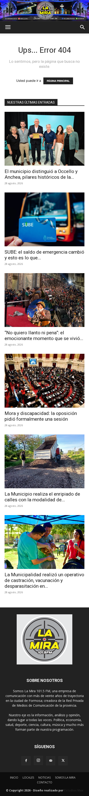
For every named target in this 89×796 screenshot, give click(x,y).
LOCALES (28, 778)
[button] (7, 27)
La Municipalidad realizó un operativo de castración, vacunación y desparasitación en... (44, 580)
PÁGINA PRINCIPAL (58, 80)
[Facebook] (26, 760)
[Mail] (50, 760)
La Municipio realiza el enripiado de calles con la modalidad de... (42, 496)
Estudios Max (73, 790)
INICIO (14, 778)
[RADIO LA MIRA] (44, 10)
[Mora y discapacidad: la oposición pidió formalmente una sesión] (44, 381)
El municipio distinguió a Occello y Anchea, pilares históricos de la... (41, 174)
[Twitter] (63, 760)
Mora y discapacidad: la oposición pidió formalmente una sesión (41, 416)
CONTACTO (44, 782)
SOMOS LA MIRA (65, 778)
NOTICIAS (44, 778)
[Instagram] (38, 760)
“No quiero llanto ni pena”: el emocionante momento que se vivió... (44, 335)
